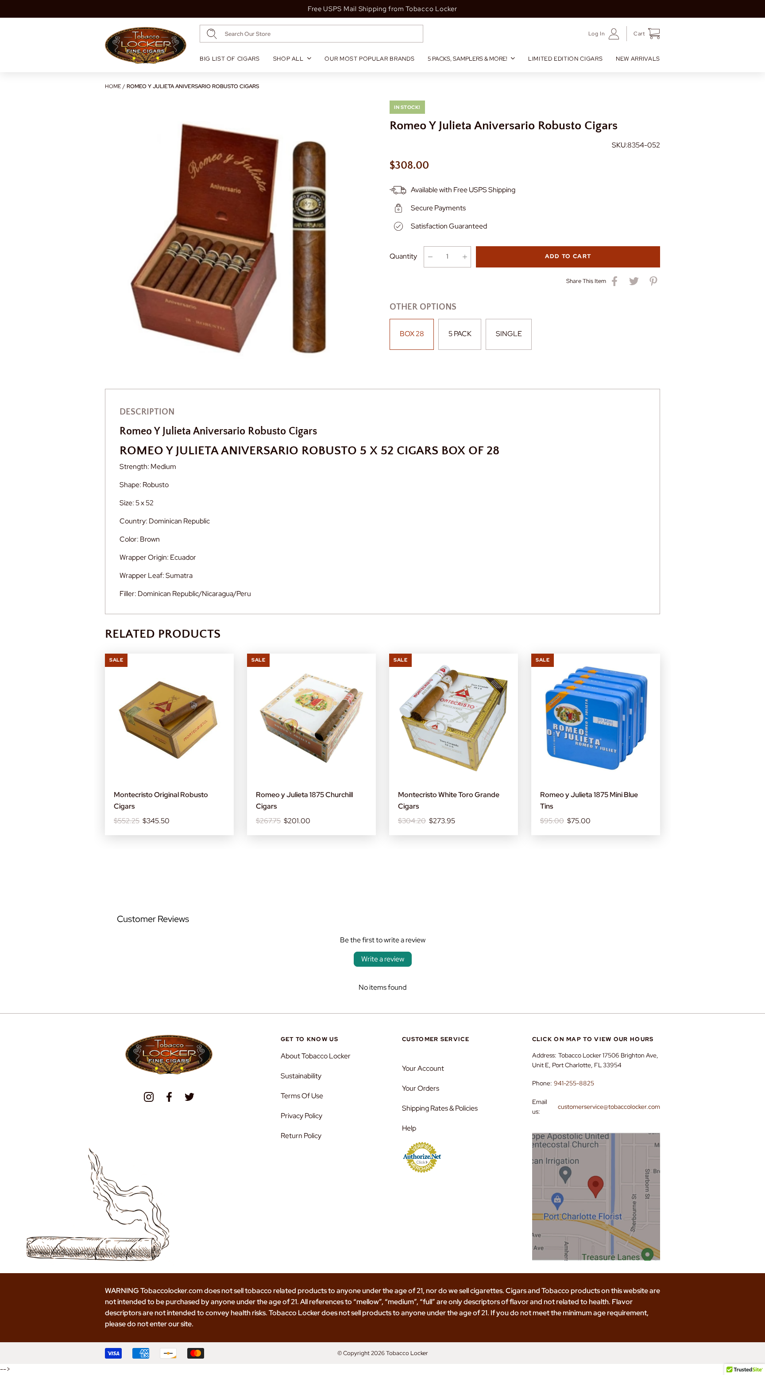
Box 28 (412, 333)
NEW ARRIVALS (638, 58)
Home (113, 86)
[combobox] (311, 34)
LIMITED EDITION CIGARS (565, 58)
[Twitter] (189, 1097)
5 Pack (459, 333)
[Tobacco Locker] (145, 45)
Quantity (403, 256)
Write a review (382, 959)
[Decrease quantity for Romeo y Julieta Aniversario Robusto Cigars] (430, 256)
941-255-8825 (574, 1083)
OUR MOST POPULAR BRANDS (369, 58)
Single (509, 333)
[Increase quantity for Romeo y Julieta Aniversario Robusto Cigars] (465, 256)
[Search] (211, 34)
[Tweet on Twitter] (634, 281)
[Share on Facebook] (614, 281)
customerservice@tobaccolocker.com (609, 1107)
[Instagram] (149, 1097)
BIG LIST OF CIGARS (230, 58)
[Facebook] (169, 1097)
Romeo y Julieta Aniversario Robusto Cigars (193, 86)
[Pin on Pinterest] (653, 281)
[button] (643, 33)
